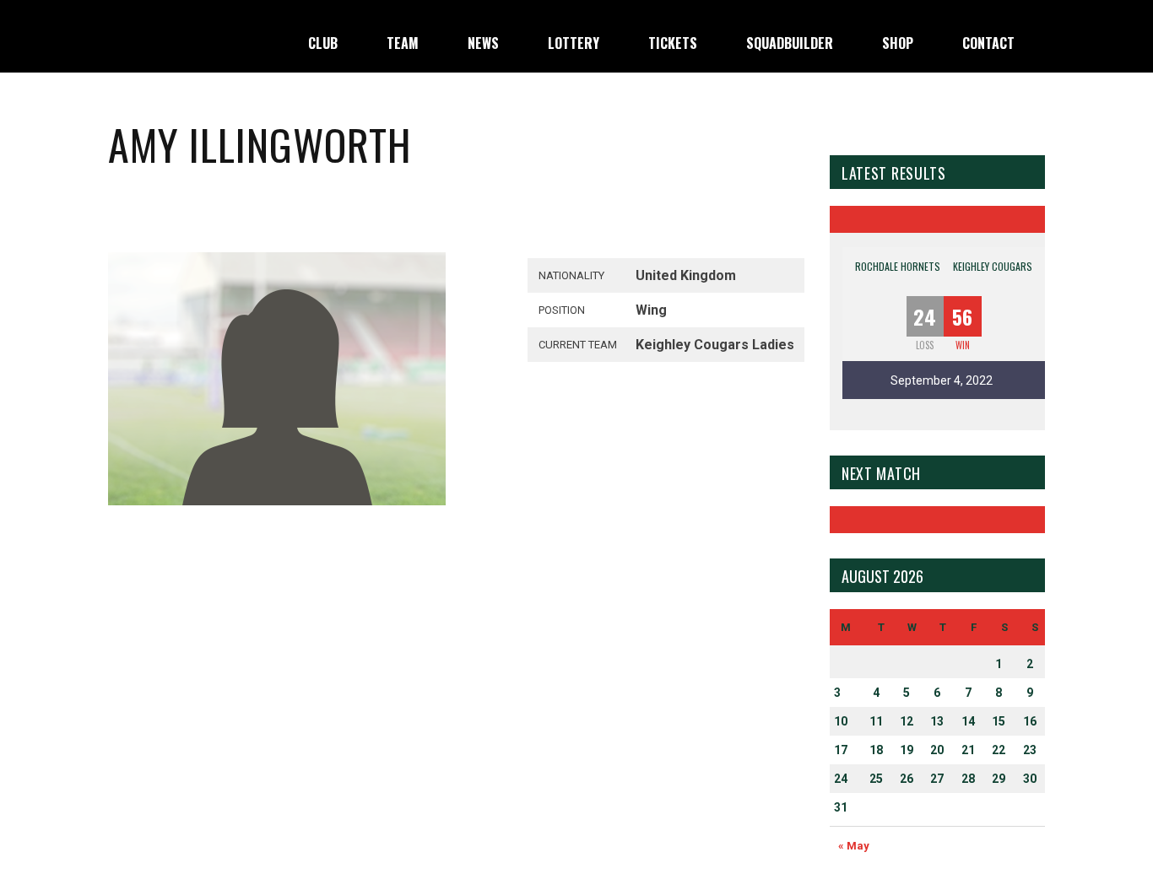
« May (853, 845)
